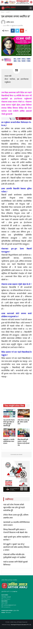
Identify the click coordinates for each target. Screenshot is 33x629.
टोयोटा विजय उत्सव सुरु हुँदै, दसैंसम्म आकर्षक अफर (15, 516)
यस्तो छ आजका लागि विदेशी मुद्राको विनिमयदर (15, 563)
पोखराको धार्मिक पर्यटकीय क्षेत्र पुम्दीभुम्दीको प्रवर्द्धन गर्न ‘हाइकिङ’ (14, 556)
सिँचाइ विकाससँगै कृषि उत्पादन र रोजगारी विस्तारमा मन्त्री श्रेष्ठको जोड (15, 531)
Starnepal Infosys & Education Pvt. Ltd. (21, 624)
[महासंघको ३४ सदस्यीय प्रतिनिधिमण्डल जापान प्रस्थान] (9, 433)
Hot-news (6, 416)
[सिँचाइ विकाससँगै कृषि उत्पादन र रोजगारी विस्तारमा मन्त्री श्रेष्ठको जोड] (24, 433)
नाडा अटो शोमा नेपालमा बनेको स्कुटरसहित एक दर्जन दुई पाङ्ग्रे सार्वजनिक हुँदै (14, 507)
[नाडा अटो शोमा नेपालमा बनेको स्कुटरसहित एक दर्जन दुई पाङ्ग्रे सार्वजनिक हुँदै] (9, 413)
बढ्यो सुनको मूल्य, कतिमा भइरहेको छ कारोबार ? (16, 538)
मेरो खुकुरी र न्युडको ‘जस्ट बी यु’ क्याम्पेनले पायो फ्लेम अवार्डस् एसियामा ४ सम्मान (16, 547)
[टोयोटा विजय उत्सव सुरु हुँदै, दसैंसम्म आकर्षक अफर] (24, 413)
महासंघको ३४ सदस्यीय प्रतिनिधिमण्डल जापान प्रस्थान (16, 524)
